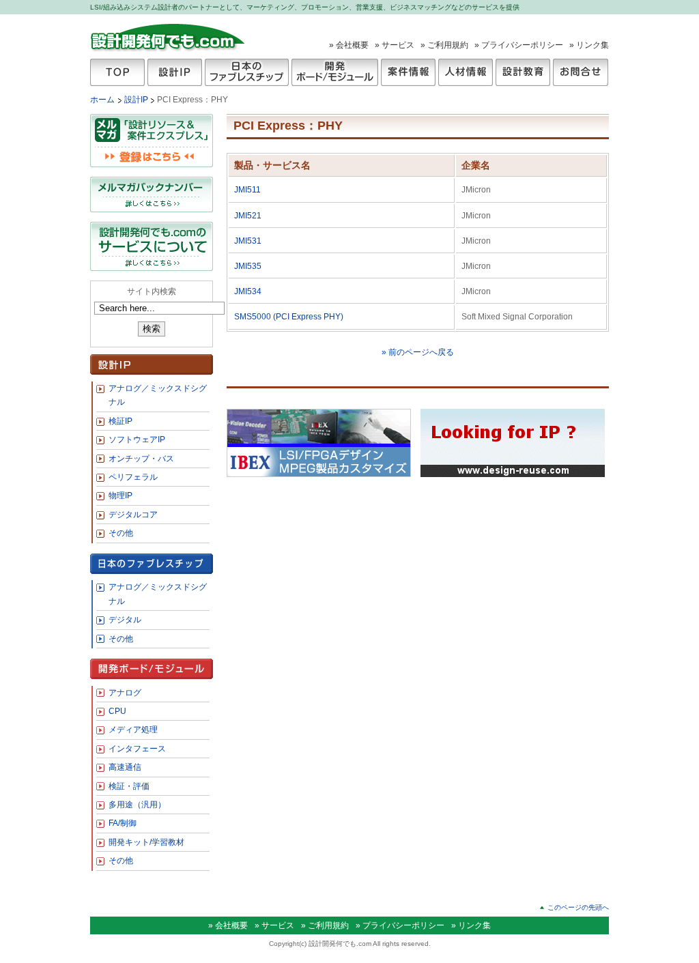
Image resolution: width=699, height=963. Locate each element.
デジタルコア (133, 514)
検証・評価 (129, 786)
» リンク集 (589, 45)
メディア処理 (133, 729)
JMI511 (247, 190)
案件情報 (408, 72)
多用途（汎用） (137, 804)
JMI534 (247, 291)
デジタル (125, 619)
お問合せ (580, 72)
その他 (121, 533)
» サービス (394, 45)
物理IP (120, 495)
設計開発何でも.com (168, 36)
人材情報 (465, 72)
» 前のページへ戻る (418, 352)
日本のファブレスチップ (247, 72)
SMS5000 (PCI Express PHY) (288, 316)
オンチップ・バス (141, 458)
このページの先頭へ (578, 907)
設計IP (174, 72)
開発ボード (334, 72)
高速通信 (125, 767)
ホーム (102, 99)
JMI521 (247, 215)
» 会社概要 (349, 45)
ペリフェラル (133, 477)
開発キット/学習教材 (146, 842)
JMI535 (247, 266)
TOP (117, 72)
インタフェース (137, 748)
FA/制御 (123, 823)
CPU (117, 711)
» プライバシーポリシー (518, 45)
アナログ (125, 693)
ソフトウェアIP (137, 439)
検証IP (120, 421)
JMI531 (247, 241)
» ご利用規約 (444, 45)
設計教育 (523, 72)
